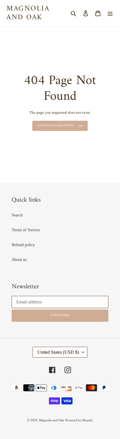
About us (19, 259)
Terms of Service (26, 230)
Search (17, 215)
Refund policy (23, 245)
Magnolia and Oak (28, 13)
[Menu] (110, 13)
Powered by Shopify (79, 420)
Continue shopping (55, 126)
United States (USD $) (58, 352)
